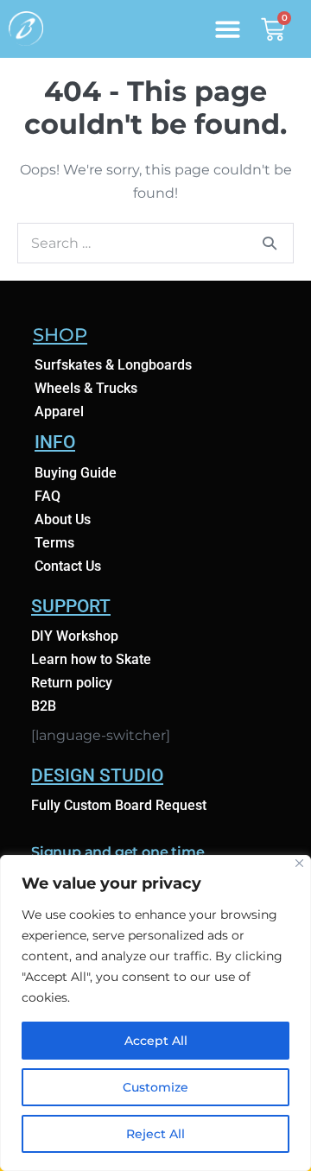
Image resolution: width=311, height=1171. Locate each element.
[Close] (299, 863)
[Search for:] (155, 243)
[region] (155, 1013)
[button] (227, 29)
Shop (60, 334)
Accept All (155, 1040)
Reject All (155, 1134)
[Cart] (273, 27)
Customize (155, 1087)
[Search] (269, 242)
